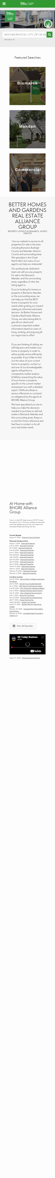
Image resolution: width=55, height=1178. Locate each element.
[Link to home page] (27, 4)
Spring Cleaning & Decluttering (31, 598)
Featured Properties (28, 543)
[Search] (49, 35)
